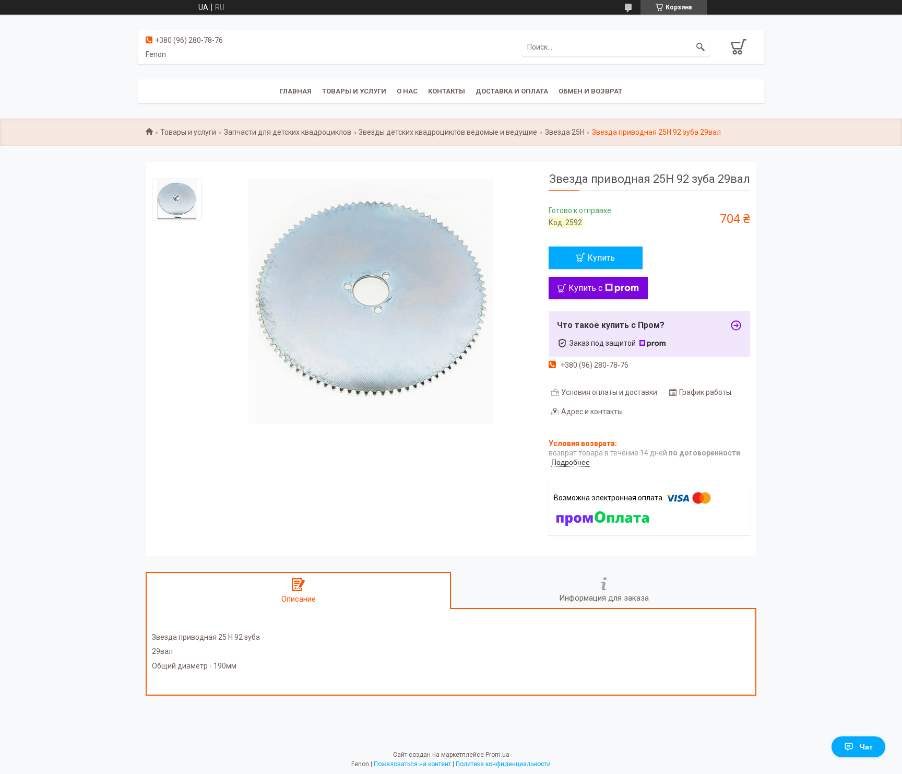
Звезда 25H (565, 132)
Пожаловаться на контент (412, 764)
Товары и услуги (354, 91)
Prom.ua (497, 754)
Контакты (446, 91)
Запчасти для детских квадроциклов (287, 132)
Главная (296, 91)
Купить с (585, 288)
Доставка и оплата (512, 91)
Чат (866, 747)
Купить (601, 258)
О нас (407, 91)
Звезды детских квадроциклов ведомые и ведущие (448, 132)
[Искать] (700, 47)
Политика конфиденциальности (503, 764)
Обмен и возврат (590, 91)
